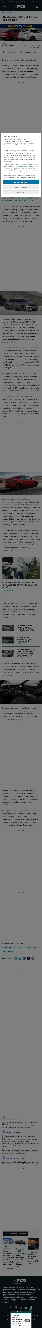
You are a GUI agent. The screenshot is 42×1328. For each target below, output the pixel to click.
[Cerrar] (30, 1309)
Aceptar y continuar (21, 182)
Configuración (21, 187)
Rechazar (21, 192)
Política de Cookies (9, 177)
